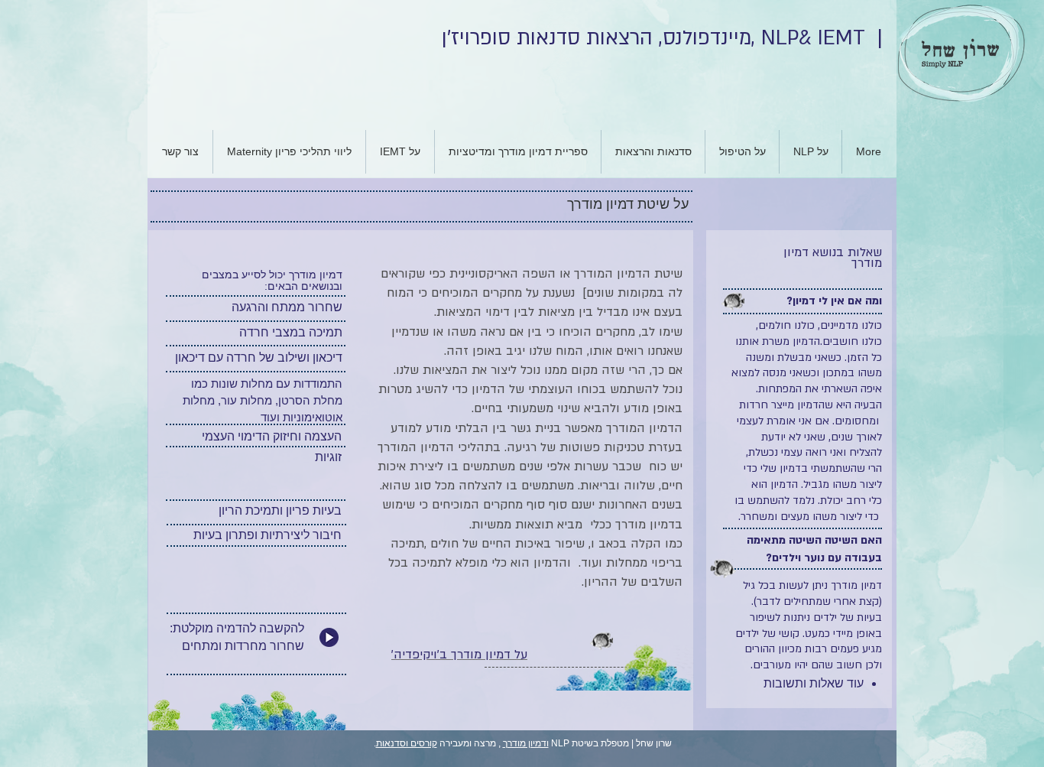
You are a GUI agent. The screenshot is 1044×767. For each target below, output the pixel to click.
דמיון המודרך (640, 428)
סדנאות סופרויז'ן (511, 38)
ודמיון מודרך (526, 743)
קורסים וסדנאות (406, 743)
